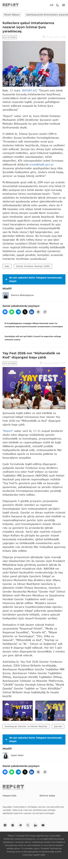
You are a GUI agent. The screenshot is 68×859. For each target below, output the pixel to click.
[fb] (5, 311)
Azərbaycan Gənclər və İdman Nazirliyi (26, 726)
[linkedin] (31, 311)
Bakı (7, 266)
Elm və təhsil (9, 37)
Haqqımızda (9, 795)
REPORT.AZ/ (29, 90)
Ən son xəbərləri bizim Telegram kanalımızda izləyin (35, 279)
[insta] (12, 825)
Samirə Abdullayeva (22, 295)
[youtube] (43, 825)
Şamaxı (58, 726)
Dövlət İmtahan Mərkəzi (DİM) (33, 266)
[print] (38, 311)
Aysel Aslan (17, 755)
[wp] (11, 311)
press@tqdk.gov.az (41, 164)
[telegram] (18, 311)
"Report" (8, 430)
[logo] (11, 5)
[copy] (44, 311)
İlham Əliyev (12, 14)
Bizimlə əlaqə (47, 795)
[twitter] (25, 311)
